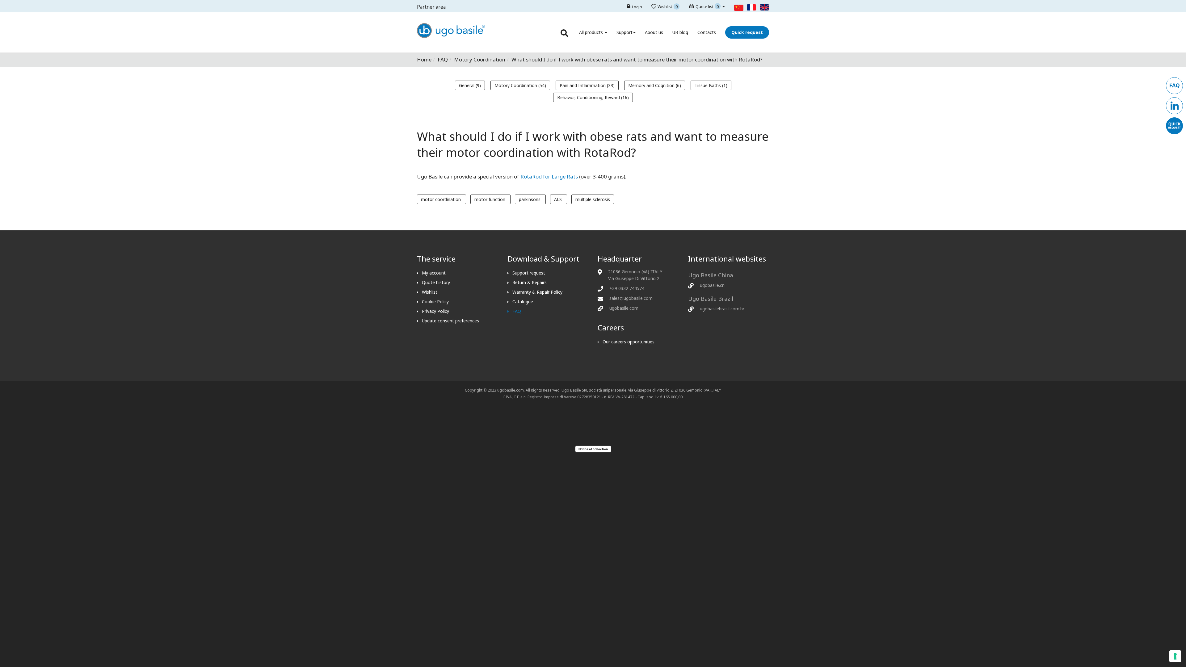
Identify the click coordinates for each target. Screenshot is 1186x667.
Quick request (747, 32)
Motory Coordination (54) (520, 85)
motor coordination (441, 199)
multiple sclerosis (592, 199)
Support (624, 32)
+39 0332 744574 (626, 288)
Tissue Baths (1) (711, 85)
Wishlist (429, 292)
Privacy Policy (435, 311)
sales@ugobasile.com (631, 298)
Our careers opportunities (628, 342)
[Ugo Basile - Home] (451, 36)
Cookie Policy (435, 301)
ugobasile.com (623, 308)
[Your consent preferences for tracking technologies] (1175, 656)
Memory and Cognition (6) (654, 85)
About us (654, 32)
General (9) (470, 85)
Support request (528, 273)
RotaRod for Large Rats (549, 176)
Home (424, 59)
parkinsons (530, 199)
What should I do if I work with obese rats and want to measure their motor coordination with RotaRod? (592, 144)
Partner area (431, 6)
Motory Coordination (479, 59)
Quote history (436, 282)
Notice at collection (593, 449)
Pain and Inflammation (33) (587, 85)
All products (591, 32)
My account (434, 273)
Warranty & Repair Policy (537, 292)
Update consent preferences (450, 321)
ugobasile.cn (712, 285)
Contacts (706, 32)
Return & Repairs (529, 282)
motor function (490, 199)
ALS (558, 199)
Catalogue (522, 301)
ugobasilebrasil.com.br (722, 309)
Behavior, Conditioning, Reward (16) (593, 97)
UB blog (680, 32)
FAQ (443, 59)
